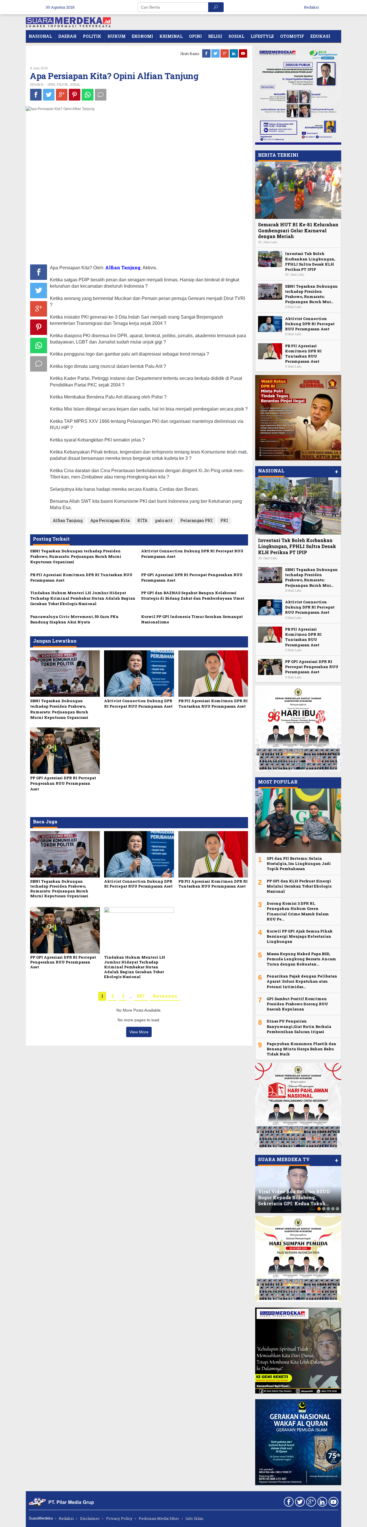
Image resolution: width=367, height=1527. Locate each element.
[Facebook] (206, 53)
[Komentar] (100, 94)
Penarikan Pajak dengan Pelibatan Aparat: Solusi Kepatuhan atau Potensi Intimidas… (302, 981)
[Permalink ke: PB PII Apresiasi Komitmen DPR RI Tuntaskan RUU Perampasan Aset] (213, 673)
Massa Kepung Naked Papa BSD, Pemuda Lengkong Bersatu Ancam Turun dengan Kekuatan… (301, 959)
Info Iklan (194, 1518)
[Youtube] (243, 53)
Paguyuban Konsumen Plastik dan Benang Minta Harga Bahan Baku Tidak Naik (301, 1049)
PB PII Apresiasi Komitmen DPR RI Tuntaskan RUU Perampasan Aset (213, 703)
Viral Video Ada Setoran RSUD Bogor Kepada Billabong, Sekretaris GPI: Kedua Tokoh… (294, 1197)
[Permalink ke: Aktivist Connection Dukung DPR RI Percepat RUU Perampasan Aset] (139, 673)
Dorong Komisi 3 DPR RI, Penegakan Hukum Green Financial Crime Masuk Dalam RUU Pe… (298, 911)
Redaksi (66, 1518)
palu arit (164, 520)
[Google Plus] (225, 53)
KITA (142, 520)
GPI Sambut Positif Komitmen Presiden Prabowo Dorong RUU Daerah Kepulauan (297, 1004)
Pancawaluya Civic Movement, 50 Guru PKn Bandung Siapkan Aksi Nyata (74, 619)
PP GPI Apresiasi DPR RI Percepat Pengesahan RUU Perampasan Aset (63, 783)
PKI (224, 520)
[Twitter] (215, 53)
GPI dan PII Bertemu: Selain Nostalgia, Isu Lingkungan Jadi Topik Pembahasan (299, 863)
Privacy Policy (119, 1518)
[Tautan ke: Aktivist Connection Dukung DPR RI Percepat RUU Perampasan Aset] (270, 323)
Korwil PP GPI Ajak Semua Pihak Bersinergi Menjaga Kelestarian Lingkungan (300, 936)
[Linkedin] (234, 53)
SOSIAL (75, 84)
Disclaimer (90, 1518)
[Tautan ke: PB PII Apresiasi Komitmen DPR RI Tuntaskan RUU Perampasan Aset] (270, 350)
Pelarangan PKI (196, 520)
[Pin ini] (74, 94)
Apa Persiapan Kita (110, 520)
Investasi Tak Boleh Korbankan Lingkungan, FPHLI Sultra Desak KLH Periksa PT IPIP (310, 261)
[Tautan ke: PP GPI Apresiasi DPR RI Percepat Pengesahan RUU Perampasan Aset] (270, 666)
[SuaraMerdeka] (68, 21)
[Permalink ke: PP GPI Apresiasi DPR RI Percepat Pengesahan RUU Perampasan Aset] (65, 750)
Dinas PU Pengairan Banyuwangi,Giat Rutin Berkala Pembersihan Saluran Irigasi (299, 1026)
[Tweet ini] (48, 94)
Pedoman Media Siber (159, 1518)
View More (139, 1032)
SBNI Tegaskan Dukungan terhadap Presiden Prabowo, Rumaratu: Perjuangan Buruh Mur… (311, 294)
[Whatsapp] (87, 95)
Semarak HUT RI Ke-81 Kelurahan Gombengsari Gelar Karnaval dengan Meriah (298, 230)
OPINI (51, 84)
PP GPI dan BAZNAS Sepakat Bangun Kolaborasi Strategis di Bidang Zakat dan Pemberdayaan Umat (192, 595)
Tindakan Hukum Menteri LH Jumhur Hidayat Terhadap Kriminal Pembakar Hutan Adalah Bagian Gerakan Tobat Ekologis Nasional (82, 598)
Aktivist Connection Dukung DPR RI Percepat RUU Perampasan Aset (138, 703)
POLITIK (62, 84)
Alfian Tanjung (68, 520)
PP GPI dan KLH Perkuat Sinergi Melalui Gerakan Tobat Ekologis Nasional (299, 886)
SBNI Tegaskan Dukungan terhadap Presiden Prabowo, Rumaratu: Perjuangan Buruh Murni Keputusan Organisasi (75, 556)
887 (141, 996)
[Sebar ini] (36, 94)
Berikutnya (165, 996)
